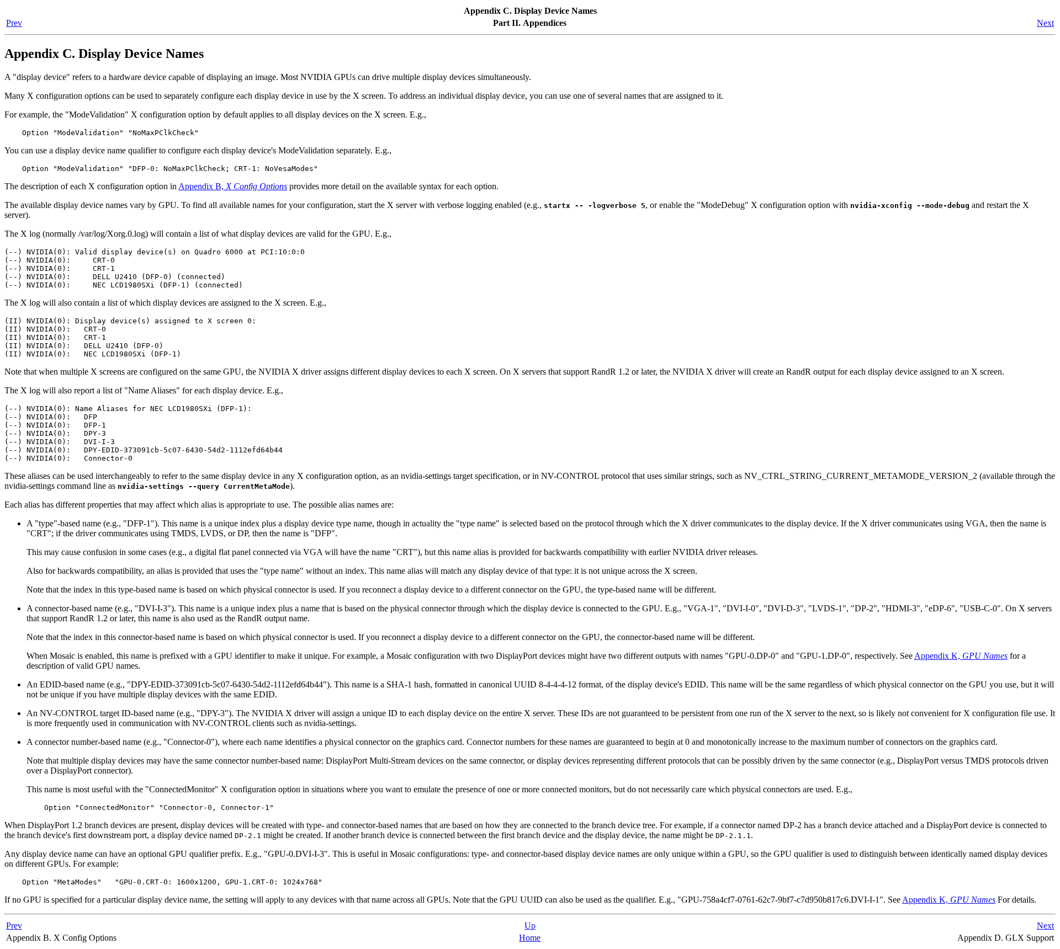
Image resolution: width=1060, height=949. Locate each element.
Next (1045, 23)
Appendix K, (961, 655)
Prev (14, 23)
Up (530, 925)
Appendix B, (232, 186)
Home (529, 937)
